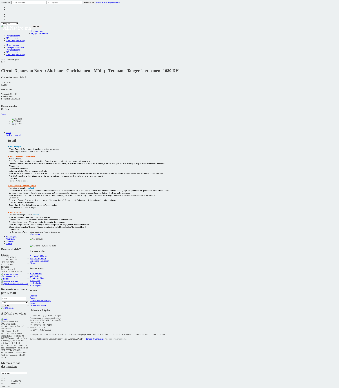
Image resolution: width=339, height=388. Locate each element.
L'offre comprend (13, 135)
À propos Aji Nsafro (38, 256)
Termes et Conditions (95, 339)
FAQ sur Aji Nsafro (38, 258)
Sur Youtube (35, 280)
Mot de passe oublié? (112, 2)
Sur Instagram (35, 285)
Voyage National (13, 36)
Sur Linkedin (35, 283)
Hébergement (12, 38)
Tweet (3, 114)
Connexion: (6, 2)
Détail (8, 132)
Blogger (33, 263)
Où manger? (11, 236)
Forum (32, 303)
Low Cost (15, 54)
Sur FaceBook (36, 273)
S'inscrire (99, 2)
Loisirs (9, 243)
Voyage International (39, 33)
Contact (33, 298)
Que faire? (10, 239)
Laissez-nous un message (40, 300)
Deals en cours (37, 31)
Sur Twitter (34, 276)
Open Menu (36, 26)
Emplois (33, 296)
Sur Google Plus (37, 278)
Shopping (10, 241)
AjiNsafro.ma (120, 339)
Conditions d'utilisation (39, 261)
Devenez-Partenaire (38, 305)
